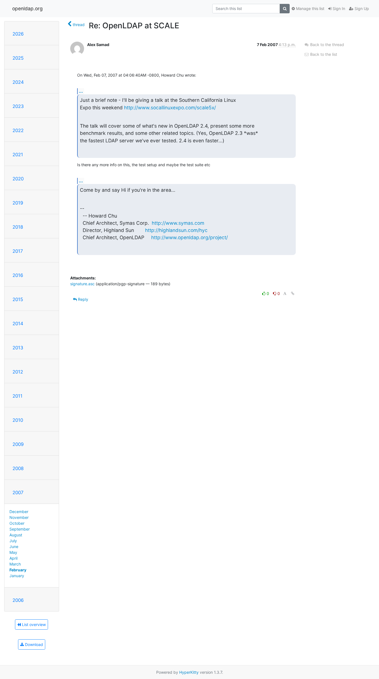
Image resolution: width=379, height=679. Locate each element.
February (17, 569)
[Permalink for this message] (293, 293)
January (16, 575)
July (13, 540)
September (19, 529)
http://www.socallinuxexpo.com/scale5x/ (170, 107)
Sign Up (361, 8)
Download (33, 644)
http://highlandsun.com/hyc (176, 230)
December (18, 511)
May (13, 552)
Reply (82, 299)
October (16, 523)
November (19, 517)
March (15, 564)
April (13, 558)
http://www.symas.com (178, 223)
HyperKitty (189, 672)
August (15, 534)
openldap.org (27, 8)
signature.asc (82, 283)
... (81, 91)
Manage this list (309, 8)
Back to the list (323, 54)
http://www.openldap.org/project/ (189, 237)
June (13, 546)
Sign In (338, 8)
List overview (33, 624)
